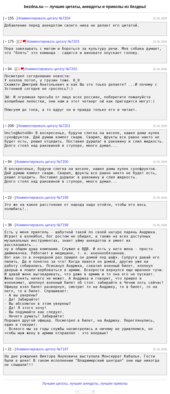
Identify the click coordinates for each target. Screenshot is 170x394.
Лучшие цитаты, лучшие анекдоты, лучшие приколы (85, 383)
